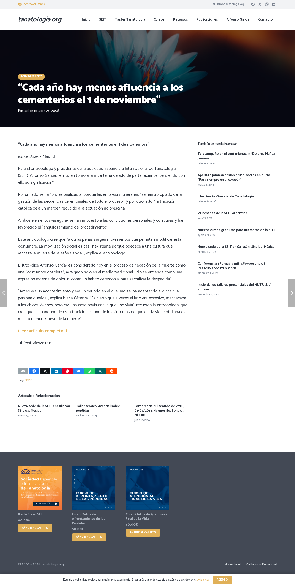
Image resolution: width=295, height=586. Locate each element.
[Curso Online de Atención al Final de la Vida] (147, 488)
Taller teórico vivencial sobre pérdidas (98, 408)
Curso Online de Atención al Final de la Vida (147, 517)
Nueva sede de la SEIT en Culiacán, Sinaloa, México (44, 408)
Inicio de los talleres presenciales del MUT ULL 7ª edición (234, 287)
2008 (28, 380)
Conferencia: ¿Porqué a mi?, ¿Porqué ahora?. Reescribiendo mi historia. (232, 266)
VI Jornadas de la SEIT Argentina (222, 213)
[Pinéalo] (67, 371)
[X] (259, 4)
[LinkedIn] (273, 4)
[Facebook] (252, 4)
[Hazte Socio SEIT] (40, 488)
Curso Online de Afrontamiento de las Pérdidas (88, 519)
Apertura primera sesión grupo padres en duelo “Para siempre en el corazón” (234, 177)
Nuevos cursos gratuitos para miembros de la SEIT (236, 230)
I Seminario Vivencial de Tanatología (226, 196)
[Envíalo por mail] (23, 371)
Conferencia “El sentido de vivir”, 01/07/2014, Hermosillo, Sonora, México (159, 410)
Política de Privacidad (261, 564)
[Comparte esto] (34, 371)
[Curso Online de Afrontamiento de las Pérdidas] (94, 488)
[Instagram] (266, 4)
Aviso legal (233, 564)
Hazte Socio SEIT (31, 514)
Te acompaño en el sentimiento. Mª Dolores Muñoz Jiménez (236, 156)
